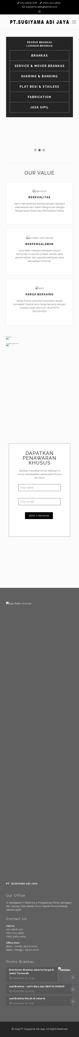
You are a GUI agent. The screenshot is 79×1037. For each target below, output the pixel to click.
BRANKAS (39, 55)
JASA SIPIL (39, 107)
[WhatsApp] (40, 11)
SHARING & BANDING (39, 76)
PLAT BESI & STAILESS (39, 86)
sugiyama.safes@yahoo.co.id (41, 6)
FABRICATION (39, 97)
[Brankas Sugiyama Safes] (39, 21)
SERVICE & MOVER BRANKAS (40, 66)
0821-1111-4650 (52, 2)
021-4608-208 (28, 2)
